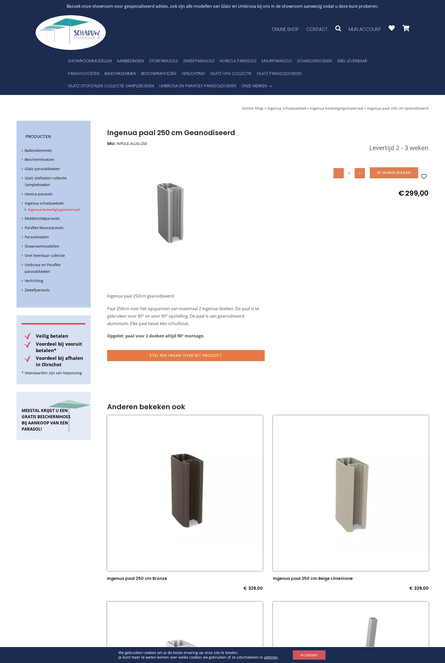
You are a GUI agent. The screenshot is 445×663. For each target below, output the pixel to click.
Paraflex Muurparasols (44, 227)
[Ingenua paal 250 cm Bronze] (185, 419)
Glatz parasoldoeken (42, 168)
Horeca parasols (39, 193)
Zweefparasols (37, 289)
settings (271, 657)
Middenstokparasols (42, 218)
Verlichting (34, 280)
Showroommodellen (42, 246)
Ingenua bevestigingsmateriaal (336, 108)
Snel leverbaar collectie (45, 255)
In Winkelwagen (394, 172)
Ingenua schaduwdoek (286, 108)
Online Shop (252, 108)
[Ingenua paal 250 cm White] (185, 605)
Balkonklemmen (38, 150)
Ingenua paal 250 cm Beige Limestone (313, 578)
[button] (338, 28)
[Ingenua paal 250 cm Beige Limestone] (351, 419)
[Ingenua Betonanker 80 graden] (351, 605)
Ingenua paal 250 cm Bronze (137, 578)
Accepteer (309, 654)
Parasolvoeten (37, 236)
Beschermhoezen (40, 159)
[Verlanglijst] (392, 28)
